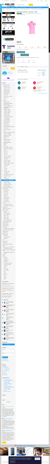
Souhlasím (37, 458)
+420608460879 (6, 370)
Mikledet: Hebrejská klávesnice (9, 126)
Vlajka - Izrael (6, 123)
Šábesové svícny (7, 90)
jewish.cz (5, 371)
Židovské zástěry (6, 225)
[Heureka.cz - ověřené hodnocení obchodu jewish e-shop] (8, 73)
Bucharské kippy (6, 212)
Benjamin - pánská (7, 161)
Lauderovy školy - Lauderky (8, 163)
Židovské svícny (6, 86)
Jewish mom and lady (7, 184)
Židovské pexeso (7, 122)
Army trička (6, 158)
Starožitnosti (5, 227)
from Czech (6, 151)
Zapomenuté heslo (5, 360)
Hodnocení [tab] (22, 66)
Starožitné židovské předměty (9, 228)
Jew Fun (5, 154)
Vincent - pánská (7, 160)
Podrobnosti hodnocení (37, 13)
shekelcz (5, 373)
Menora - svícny (6, 89)
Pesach (5, 170)
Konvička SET (5, 241)
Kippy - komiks (6, 218)
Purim (5, 167)
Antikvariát (5, 238)
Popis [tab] (18, 66)
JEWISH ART (5, 242)
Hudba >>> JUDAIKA (7, 133)
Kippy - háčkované (7, 214)
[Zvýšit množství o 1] (20, 54)
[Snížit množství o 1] (20, 55)
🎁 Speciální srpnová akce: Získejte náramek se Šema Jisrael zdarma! (7, 430)
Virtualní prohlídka (7, 389)
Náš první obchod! (7, 391)
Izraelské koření (6, 190)
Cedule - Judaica (7, 140)
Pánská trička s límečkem (8, 147)
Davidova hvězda (7, 157)
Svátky (4, 254)
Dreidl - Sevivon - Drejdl (8, 96)
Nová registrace (5, 359)
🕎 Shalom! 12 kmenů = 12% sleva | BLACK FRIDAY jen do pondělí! (7, 418)
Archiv (4, 442)
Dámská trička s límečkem (8, 180)
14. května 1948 (7, 171)
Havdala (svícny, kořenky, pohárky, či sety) (8, 104)
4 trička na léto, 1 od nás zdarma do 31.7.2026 (7, 407)
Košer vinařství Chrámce (8, 204)
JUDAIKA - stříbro (7, 112)
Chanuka (5, 168)
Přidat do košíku (25, 54)
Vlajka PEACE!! (6, 125)
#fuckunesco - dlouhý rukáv (8, 174)
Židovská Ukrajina (7, 175)
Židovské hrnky (6, 136)
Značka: (22, 14)
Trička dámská (6, 178)
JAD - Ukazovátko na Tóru (8, 105)
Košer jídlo (5, 194)
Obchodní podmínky (7, 379)
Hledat (31, 4)
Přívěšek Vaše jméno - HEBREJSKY (7, 108)
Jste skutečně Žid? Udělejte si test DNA (9, 253)
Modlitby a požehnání (7, 135)
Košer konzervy (6, 197)
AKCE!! (4, 245)
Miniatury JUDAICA (7, 129)
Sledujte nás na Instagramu (26, 445)
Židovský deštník (6, 222)
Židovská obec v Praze (7, 208)
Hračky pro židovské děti (7, 221)
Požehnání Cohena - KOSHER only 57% (9, 250)
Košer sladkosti (6, 198)
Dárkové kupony (5, 231)
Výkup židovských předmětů (7, 244)
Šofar (5, 99)
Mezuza (5, 100)
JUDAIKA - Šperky (7, 109)
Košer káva (6, 191)
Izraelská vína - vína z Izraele (9, 205)
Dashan (5, 177)
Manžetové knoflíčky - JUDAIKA (9, 132)
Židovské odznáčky (7, 139)
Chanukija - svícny (7, 87)
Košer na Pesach (7, 201)
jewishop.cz (6, 374)
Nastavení (12, 461)
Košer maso (6, 195)
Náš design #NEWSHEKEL (7, 187)
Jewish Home (5, 207)
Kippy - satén (6, 215)
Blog (5, 390)
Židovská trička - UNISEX (8, 148)
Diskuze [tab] (26, 66)
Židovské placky (5, 224)
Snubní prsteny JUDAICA (8, 116)
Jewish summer (6, 181)
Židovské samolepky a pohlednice (7, 143)
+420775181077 (6, 368)
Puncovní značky (7, 388)
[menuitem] (5, 7)
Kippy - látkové (6, 217)
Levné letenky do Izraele (8, 248)
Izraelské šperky (7, 113)
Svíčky (5, 144)
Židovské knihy (5, 234)
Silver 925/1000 (7, 119)
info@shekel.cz (6, 367)
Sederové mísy (6, 93)
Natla (5, 130)
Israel (5, 150)
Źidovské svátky (7, 164)
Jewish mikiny (5, 232)
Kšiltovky (5, 211)
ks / (8, 344)
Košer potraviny (5, 188)
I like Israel (6, 153)
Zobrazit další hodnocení (43, 93)
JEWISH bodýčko (7, 185)
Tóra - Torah (6, 94)
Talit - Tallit (5, 97)
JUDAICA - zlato (7, 115)
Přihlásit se (5, 357)
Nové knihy (6, 235)
